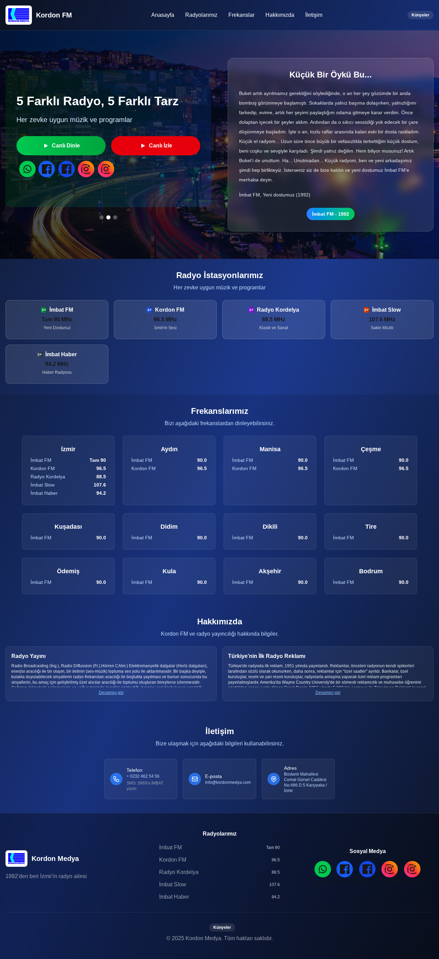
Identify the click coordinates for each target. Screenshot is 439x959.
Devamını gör (111, 692)
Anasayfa (162, 15)
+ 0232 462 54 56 (143, 776)
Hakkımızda (279, 15)
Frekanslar (241, 15)
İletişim (313, 15)
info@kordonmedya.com (228, 782)
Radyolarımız (201, 15)
